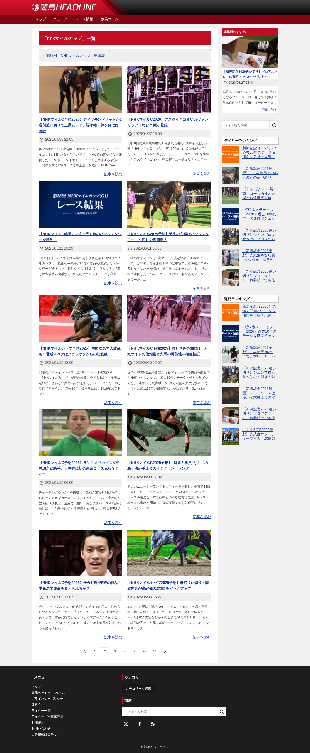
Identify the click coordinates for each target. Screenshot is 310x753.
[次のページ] (165, 651)
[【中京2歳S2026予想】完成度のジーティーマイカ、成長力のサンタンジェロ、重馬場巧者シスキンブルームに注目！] (230, 436)
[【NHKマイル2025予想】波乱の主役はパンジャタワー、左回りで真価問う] (169, 204)
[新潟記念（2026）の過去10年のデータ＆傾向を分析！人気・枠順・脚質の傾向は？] (230, 154)
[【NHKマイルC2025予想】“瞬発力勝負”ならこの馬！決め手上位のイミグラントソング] (169, 432)
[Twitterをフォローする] (126, 724)
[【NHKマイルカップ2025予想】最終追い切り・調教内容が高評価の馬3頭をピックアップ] (169, 553)
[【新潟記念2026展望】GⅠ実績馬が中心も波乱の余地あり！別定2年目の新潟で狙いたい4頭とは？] (230, 175)
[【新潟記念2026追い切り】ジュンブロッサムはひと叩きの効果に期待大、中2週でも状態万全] (230, 236)
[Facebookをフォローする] (139, 724)
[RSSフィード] (153, 724)
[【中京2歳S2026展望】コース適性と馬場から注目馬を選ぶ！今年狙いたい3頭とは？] (230, 195)
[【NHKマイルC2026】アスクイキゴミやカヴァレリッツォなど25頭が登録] (169, 89)
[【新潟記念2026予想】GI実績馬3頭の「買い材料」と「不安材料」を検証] (230, 354)
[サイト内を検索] (273, 125)
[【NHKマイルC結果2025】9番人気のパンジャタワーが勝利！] (80, 204)
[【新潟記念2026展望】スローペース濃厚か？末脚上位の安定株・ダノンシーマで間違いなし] (230, 395)
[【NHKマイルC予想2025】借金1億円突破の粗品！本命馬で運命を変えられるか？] (80, 553)
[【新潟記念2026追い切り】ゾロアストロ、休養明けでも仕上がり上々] (230, 277)
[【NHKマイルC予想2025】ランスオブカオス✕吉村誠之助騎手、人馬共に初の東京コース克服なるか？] (80, 432)
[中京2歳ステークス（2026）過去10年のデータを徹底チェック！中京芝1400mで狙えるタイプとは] (230, 216)
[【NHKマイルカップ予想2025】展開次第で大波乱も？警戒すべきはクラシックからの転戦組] (80, 318)
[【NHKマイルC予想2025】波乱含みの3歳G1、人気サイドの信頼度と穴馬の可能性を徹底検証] (169, 318)
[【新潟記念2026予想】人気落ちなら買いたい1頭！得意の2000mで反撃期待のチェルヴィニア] (230, 257)
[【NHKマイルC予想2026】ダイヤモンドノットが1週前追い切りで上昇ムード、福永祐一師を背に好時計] (80, 89)
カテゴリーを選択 (138, 688)
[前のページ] (85, 651)
